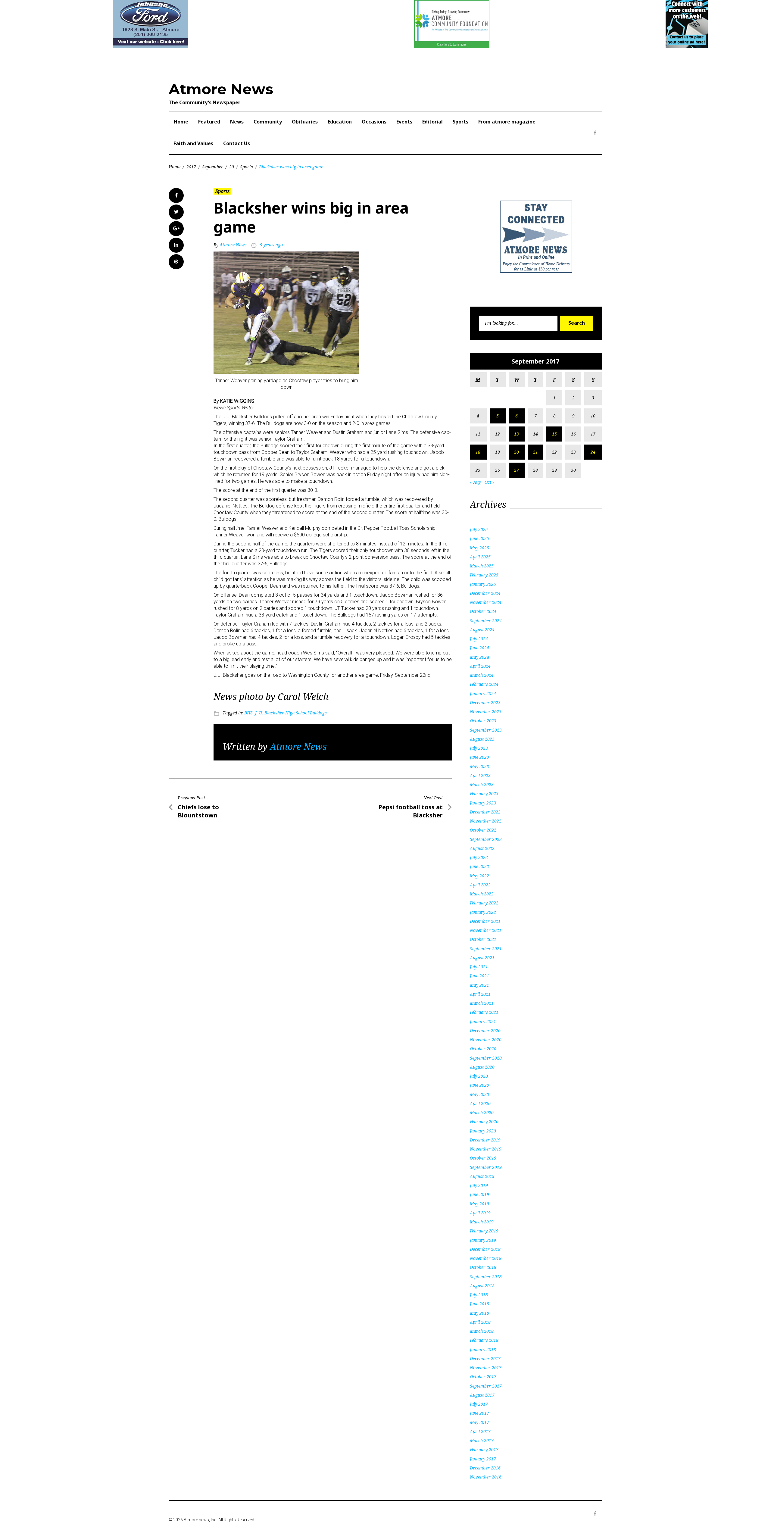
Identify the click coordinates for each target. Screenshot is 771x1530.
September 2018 (486, 1276)
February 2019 (484, 1231)
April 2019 (480, 1213)
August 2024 (482, 629)
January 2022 (483, 912)
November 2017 (485, 1367)
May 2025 (479, 548)
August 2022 (482, 848)
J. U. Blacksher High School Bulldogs (291, 713)
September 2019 (486, 1167)
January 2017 (483, 1459)
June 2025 (479, 538)
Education (340, 121)
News (237, 121)
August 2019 (482, 1176)
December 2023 (485, 702)
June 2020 (479, 1085)
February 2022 (484, 903)
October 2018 (483, 1267)
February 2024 (484, 684)
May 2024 (479, 657)
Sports (460, 121)
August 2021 (482, 957)
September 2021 (486, 948)
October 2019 (483, 1158)
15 (554, 434)
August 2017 (482, 1395)
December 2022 (485, 812)
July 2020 (479, 1076)
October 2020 (483, 1048)
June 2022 (479, 866)
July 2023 (479, 748)
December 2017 (485, 1358)
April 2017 (480, 1431)
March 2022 (482, 894)
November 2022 (485, 821)
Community (268, 121)
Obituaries (305, 121)
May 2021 (479, 985)
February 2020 (484, 1121)
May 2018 (479, 1313)
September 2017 (486, 1386)
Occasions (374, 121)
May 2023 (479, 766)
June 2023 (479, 757)
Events (404, 121)
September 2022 (486, 839)
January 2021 (483, 1021)
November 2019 (485, 1149)
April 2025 (480, 557)
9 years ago (271, 245)
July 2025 (479, 529)
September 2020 (486, 1058)
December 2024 (485, 593)
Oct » (490, 482)
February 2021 (484, 1012)
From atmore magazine (506, 121)
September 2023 (486, 730)
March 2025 (482, 566)
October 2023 (483, 720)
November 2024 (485, 602)
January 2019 (483, 1240)
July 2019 (479, 1185)
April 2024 (480, 666)
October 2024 (483, 611)
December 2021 (485, 921)
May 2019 (479, 1204)
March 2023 (482, 784)
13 (516, 434)
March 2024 (482, 675)
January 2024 (483, 693)
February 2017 (484, 1449)
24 (593, 452)
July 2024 (479, 639)
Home (181, 121)
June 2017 (479, 1413)
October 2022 (483, 830)
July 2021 (479, 967)
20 (231, 167)
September (212, 167)
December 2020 (485, 1030)
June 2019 (479, 1194)
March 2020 (482, 1112)
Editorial (432, 121)
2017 (191, 167)
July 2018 (479, 1294)
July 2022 (479, 857)
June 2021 (479, 976)
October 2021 (483, 939)
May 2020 (479, 1094)
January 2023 (483, 803)
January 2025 (483, 584)
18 (478, 452)
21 (535, 452)
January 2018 (483, 1349)
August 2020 (482, 1067)
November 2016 (485, 1477)
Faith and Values (193, 143)
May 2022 (479, 876)
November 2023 (485, 711)
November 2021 (485, 930)
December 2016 (485, 1468)
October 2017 (483, 1376)
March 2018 (482, 1331)
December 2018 (485, 1249)
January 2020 (483, 1131)
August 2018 (482, 1285)
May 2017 (479, 1422)
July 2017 (479, 1404)
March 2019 (482, 1222)
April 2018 (480, 1322)
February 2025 (484, 575)
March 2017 (482, 1440)
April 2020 (480, 1103)
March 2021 (482, 1003)
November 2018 (485, 1258)
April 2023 (480, 775)
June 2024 (479, 648)
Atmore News (221, 89)
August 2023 (482, 739)
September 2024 (486, 620)
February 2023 (484, 793)
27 (516, 470)
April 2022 (480, 885)
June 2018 (479, 1304)
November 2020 (485, 1039)
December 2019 (485, 1140)
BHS (248, 713)
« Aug (475, 482)
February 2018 (484, 1340)
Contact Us (236, 143)
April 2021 (480, 994)
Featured (209, 121)
